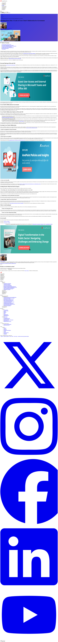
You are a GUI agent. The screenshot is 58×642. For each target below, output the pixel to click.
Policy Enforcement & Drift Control (8, 300)
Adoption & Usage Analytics (8, 302)
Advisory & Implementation (7, 324)
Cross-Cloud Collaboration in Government (7, 45)
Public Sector (14, 263)
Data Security (5, 317)
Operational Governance (7, 289)
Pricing (9, 12)
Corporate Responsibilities (7, 330)
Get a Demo (10, 269)
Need (3, 282)
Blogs (3, 16)
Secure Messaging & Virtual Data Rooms (9, 304)
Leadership (5, 329)
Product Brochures (6, 315)
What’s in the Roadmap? (5, 48)
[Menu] (1, 12)
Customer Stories (6, 310)
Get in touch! (4, 49)
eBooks (5, 311)
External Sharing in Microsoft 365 (6, 44)
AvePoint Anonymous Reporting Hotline (23, 336)
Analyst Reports (6, 314)
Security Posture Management (8, 285)
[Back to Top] (1, 264)
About (3, 9)
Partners (3, 5)
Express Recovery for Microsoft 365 (9, 299)
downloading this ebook (49, 224)
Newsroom (5, 333)
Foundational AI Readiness (7, 283)
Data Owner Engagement (7, 305)
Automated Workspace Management (9, 303)
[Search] (1, 11)
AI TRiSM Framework (7, 318)
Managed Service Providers (7, 321)
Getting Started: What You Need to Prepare (8, 47)
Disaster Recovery (6, 320)
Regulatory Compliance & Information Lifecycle (10, 287)
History (5, 328)
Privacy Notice (27, 270)
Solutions (3, 3)
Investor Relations (6, 332)
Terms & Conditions (6, 336)
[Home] (2, 14)
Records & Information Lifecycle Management (10, 297)
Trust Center (15, 336)
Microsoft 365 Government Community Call (39, 224)
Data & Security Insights (7, 298)
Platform (3, 4)
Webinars (5, 312)
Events (5, 313)
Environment (3, 292)
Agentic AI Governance (7, 284)
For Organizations (4, 296)
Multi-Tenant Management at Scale (8, 288)
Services (3, 8)
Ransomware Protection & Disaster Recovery (10, 286)
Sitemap (2, 336)
